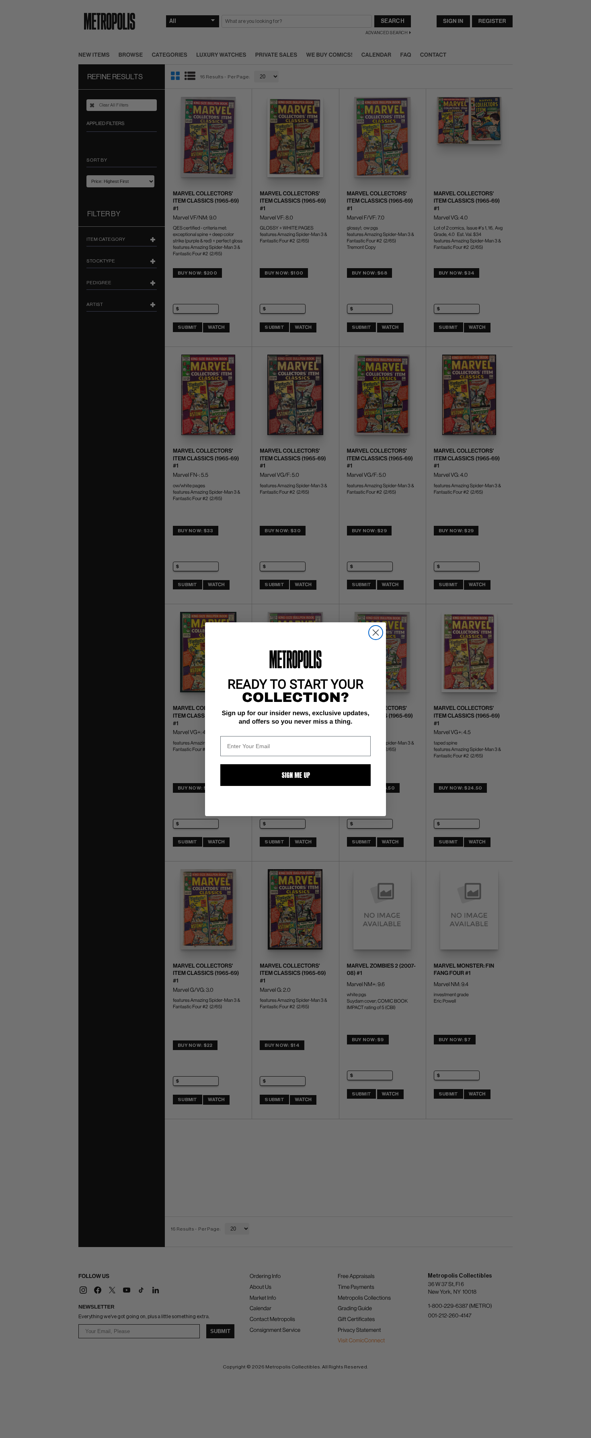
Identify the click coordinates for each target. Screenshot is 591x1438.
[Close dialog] (376, 633)
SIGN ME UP (295, 775)
